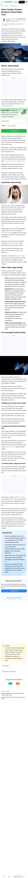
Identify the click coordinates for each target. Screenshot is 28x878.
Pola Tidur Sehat (4, 6)
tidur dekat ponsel (11, 447)
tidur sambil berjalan (13, 243)
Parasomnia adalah (6, 232)
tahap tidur (18, 256)
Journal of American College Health (15, 161)
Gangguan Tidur (13, 6)
